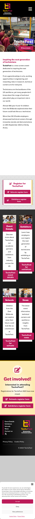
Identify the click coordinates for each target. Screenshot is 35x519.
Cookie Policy (13, 516)
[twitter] (6, 434)
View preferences (17, 511)
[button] (32, 484)
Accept (17, 501)
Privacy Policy (21, 516)
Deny (17, 506)
